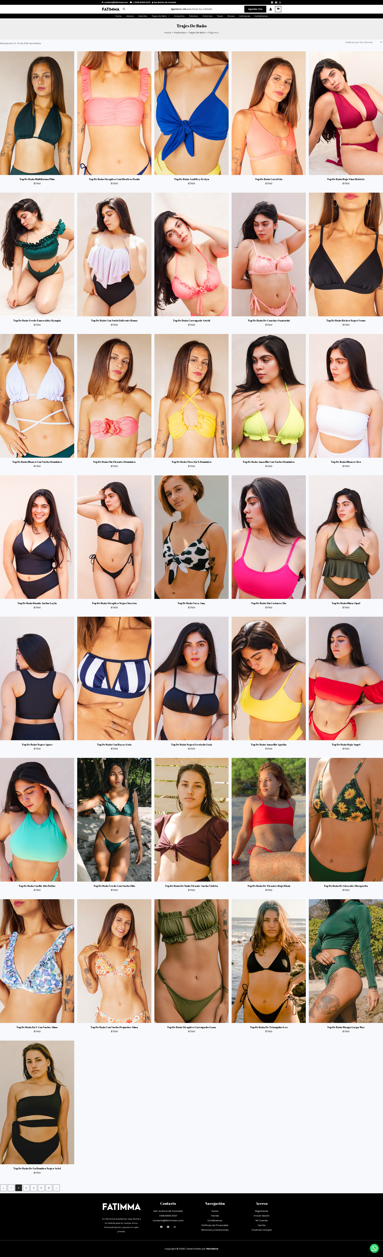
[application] (168, 16)
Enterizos (207, 16)
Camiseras (244, 16)
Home (118, 16)
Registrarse (261, 1210)
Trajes (220, 16)
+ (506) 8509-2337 (142, 2)
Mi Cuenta (262, 1220)
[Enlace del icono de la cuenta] (270, 9)
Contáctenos (261, 16)
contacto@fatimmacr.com (168, 1220)
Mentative (212, 1248)
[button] (124, 9)
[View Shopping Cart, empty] (278, 9)
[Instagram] (276, 2)
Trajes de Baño (159, 16)
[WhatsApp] (280, 2)
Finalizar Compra (262, 1229)
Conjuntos (179, 16)
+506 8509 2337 (168, 1215)
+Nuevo (130, 16)
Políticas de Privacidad (215, 1225)
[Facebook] (272, 2)
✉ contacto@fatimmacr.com (115, 2)
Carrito (262, 1225)
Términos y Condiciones (215, 1229)
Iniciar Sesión (262, 1215)
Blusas (231, 16)
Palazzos (193, 16)
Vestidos (142, 16)
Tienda (215, 1215)
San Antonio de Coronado (165, 2)
